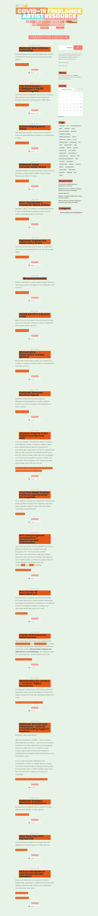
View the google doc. (24, 659)
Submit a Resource (63, 62)
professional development (66, 158)
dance (73, 128)
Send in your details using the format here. (31, 779)
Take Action (45, 21)
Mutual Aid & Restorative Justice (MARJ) (31, 354)
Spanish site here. (22, 898)
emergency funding (64, 134)
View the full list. (21, 613)
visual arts (62, 172)
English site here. (22, 893)
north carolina (72, 150)
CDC (23, 565)
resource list (69, 161)
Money (38, 21)
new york (75, 147)
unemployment (69, 167)
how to (74, 139)
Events (34, 24)
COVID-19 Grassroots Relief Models (32, 636)
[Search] (60, 28)
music (75, 145)
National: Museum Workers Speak (31, 393)
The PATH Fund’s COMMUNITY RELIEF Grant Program (31, 88)
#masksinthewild (34, 278)
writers (61, 175)
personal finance (63, 156)
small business (63, 164)
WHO (31, 565)
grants (69, 139)
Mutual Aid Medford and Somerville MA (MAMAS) (32, 874)
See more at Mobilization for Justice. (29, 702)
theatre (61, 167)
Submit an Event (62, 66)
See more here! (21, 850)
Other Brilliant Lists (43, 24)
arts (68, 126)
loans (60, 145)
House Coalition (40, 644)
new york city (62, 150)
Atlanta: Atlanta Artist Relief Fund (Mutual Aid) (33, 435)
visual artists (71, 169)
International (73, 142)
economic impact (64, 131)
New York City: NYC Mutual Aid (31, 837)
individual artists (63, 142)
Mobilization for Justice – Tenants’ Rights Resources (34, 683)
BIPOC (60, 128)
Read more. (20, 514)
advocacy (62, 126)
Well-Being (54, 21)
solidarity (71, 164)
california (66, 128)
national (69, 147)
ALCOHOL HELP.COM (63, 193)
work (75, 172)
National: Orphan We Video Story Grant (32, 241)
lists (80, 142)
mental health (68, 145)
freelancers (62, 139)
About (32, 21)
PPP (78, 156)
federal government (64, 137)
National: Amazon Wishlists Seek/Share (32, 802)
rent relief (61, 161)
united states (62, 169)
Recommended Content (57, 24)
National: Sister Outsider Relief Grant (32, 165)
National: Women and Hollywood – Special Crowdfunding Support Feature (34, 728)
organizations (62, 153)
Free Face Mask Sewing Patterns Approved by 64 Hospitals (34, 494)
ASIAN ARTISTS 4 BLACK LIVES (34, 315)
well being (69, 172)
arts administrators (76, 126)
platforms (73, 156)
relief (76, 158)
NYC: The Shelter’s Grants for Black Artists (34, 203)
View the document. (23, 570)
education (73, 131)
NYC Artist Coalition (23, 644)
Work (61, 21)
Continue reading (22, 64)
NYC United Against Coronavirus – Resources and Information (31, 539)
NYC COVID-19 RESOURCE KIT (28, 592)
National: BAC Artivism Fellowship (34, 49)
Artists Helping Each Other (32, 127)
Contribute (44, 27)
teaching (78, 164)
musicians (62, 147)
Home (27, 21)
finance (74, 137)
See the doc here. (22, 814)
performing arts (72, 153)
